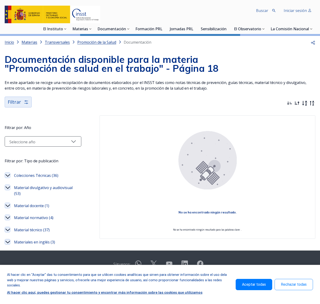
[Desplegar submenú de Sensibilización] (228, 28)
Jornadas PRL (181, 29)
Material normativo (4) (33, 217)
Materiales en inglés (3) (34, 242)
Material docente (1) (31, 205)
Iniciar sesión (296, 10)
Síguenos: (121, 264)
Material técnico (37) (32, 229)
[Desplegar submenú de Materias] (90, 28)
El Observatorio (247, 29)
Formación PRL (148, 29)
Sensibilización (214, 29)
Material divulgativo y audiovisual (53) (43, 190)
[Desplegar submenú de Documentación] (128, 28)
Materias (80, 29)
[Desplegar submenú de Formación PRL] (163, 28)
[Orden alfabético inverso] (312, 103)
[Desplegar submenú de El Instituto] (65, 28)
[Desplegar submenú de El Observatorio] (263, 28)
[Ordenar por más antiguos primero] (297, 103)
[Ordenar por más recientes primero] (289, 103)
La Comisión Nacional (290, 29)
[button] (313, 42)
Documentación (111, 29)
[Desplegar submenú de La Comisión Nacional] (311, 28)
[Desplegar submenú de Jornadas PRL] (194, 28)
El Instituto (53, 29)
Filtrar (14, 102)
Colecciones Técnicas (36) (36, 175)
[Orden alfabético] (304, 103)
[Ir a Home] (52, 14)
